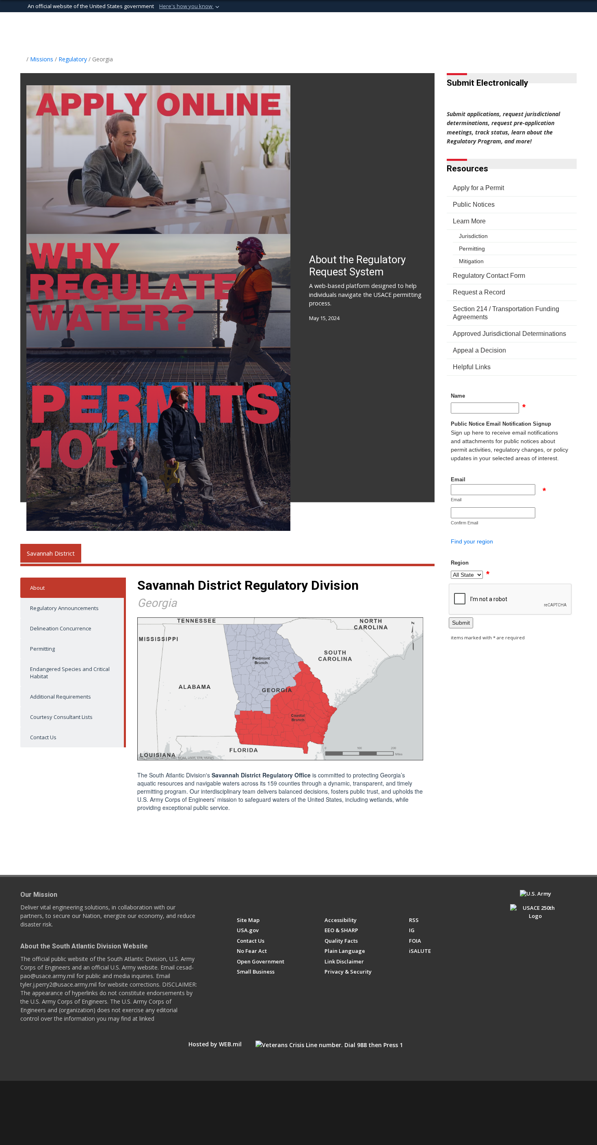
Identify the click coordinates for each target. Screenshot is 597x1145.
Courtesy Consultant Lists (61, 717)
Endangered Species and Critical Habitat (70, 672)
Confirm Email (464, 522)
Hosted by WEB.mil (215, 1044)
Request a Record (479, 292)
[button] (190, 6)
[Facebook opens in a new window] (240, 897)
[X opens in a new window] (256, 897)
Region (460, 563)
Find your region (472, 541)
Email (458, 479)
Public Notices (474, 204)
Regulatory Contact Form (489, 275)
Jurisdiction (473, 236)
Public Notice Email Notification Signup (501, 424)
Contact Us (43, 737)
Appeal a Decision (479, 350)
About (37, 587)
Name (458, 396)
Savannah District (51, 553)
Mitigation (471, 261)
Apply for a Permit (478, 187)
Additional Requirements (60, 696)
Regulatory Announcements (64, 608)
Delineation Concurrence (60, 628)
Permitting (42, 648)
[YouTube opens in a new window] (271, 897)
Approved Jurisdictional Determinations (509, 333)
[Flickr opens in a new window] (286, 897)
